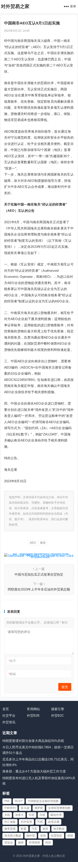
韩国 (48, 842)
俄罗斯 (38, 808)
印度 (42, 814)
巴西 (40, 821)
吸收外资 (56, 814)
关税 (7, 814)
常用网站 (33, 709)
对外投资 (26, 821)
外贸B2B (33, 715)
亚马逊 (25, 808)
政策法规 (53, 821)
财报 (70, 835)
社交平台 (8, 715)
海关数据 (59, 828)
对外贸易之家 (15, 6)
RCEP (19, 801)
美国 (43, 835)
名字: (13, 661)
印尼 (31, 814)
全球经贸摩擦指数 (59, 808)
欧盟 (23, 828)
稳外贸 (30, 835)
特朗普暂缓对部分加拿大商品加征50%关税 (33, 741)
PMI (7, 801)
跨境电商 (34, 842)
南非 (43, 542)
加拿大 (19, 814)
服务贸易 (10, 828)
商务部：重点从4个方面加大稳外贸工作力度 (34, 771)
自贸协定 (56, 835)
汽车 (34, 828)
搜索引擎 (57, 709)
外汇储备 (10, 821)
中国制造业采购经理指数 (43, 801)
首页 (5, 709)
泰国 (45, 828)
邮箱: (13, 674)
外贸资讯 (8, 722)
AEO (33, 542)
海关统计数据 (12, 835)
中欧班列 (10, 808)
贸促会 (8, 842)
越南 (21, 842)
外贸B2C (57, 715)
